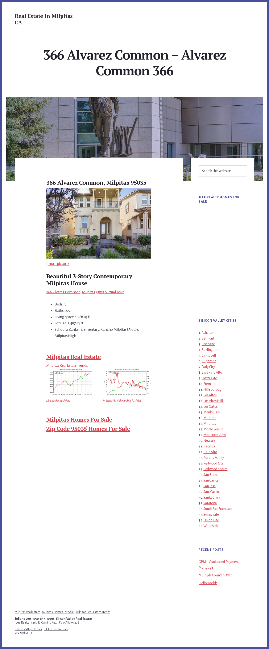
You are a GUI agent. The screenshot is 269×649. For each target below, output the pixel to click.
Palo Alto (210, 452)
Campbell (209, 355)
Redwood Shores (215, 469)
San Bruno (210, 475)
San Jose (209, 486)
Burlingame (210, 350)
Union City (211, 520)
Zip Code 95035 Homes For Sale (88, 429)
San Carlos (211, 480)
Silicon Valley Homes (28, 629)
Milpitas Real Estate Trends (67, 365)
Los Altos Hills (213, 401)
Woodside (210, 526)
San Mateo (211, 492)
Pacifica (209, 446)
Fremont (209, 384)
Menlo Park (211, 412)
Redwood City (213, 463)
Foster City (209, 378)
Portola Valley (213, 458)
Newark (209, 441)
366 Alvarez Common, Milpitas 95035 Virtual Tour (85, 292)
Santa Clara (211, 497)
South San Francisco (217, 509)
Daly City (208, 367)
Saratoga (210, 503)
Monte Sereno (213, 429)
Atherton (208, 333)
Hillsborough (213, 390)
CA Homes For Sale (56, 629)
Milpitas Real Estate (73, 357)
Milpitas (209, 424)
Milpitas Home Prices (58, 400)
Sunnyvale (211, 514)
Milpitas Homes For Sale (79, 419)
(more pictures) (58, 263)
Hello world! (208, 583)
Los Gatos (210, 407)
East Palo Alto (212, 372)
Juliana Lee (23, 619)
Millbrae (209, 418)
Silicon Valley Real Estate (74, 619)
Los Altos (209, 395)
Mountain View (214, 435)
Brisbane (208, 344)
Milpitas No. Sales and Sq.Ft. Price (122, 400)
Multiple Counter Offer (215, 575)
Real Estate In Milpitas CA (44, 19)
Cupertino (209, 361)
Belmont (208, 338)
